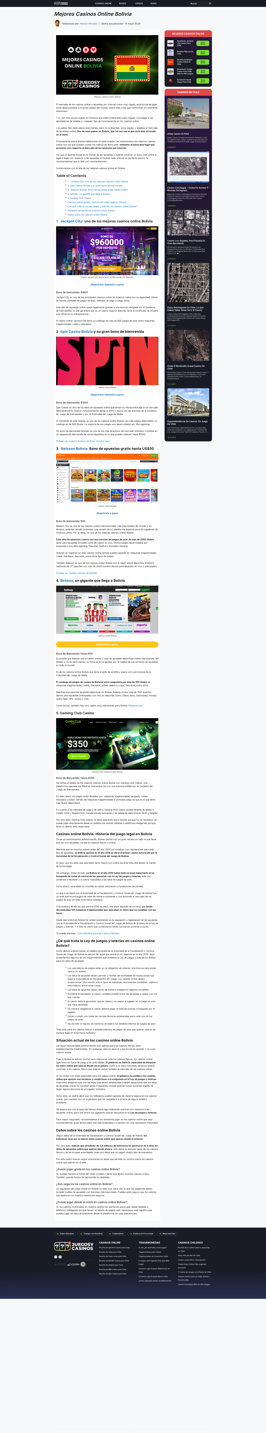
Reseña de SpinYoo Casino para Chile (114, 1248)
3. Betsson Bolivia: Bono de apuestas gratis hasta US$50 (98, 189)
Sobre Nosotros (67, 1233)
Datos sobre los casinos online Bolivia (87, 214)
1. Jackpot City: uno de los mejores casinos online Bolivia (98, 181)
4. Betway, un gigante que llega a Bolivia (89, 194)
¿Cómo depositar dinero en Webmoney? (155, 1281)
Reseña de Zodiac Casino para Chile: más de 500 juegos (185, 71)
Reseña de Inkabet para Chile (111, 1265)
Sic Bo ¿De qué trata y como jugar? (153, 1248)
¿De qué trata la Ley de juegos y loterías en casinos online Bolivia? (102, 206)
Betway (66, 580)
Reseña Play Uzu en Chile (185, 52)
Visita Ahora (202, 43)
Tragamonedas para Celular (150, 1252)
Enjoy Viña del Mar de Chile (189, 1255)
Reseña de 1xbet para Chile (110, 1252)
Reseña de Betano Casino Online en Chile (184, 62)
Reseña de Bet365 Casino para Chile (114, 1261)
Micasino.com (135, 705)
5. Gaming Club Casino (79, 198)
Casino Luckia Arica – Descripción (191, 1260)
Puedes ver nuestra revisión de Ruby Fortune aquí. (83, 441)
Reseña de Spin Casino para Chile (113, 1274)
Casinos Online (103, 3)
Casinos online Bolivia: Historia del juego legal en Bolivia (97, 202)
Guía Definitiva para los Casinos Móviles (98, 933)
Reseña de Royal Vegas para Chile (184, 81)
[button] (133, 1431)
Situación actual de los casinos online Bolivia (91, 210)
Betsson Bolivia (74, 448)
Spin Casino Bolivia (76, 331)
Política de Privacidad (143, 1233)
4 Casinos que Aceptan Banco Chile (153, 1276)
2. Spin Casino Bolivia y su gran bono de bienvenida (95, 185)
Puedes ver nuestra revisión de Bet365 (76, 573)
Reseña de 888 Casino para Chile (112, 1269)
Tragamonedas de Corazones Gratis (153, 1256)
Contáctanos (118, 1233)
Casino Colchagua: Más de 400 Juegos (194, 1284)
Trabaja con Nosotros (93, 1233)
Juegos (139, 3)
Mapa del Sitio (169, 1233)
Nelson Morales (88, 23)
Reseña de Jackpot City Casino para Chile (185, 43)
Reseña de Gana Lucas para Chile (112, 1256)
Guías (153, 3)
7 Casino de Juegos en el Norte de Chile (194, 1272)
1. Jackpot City (69, 221)
